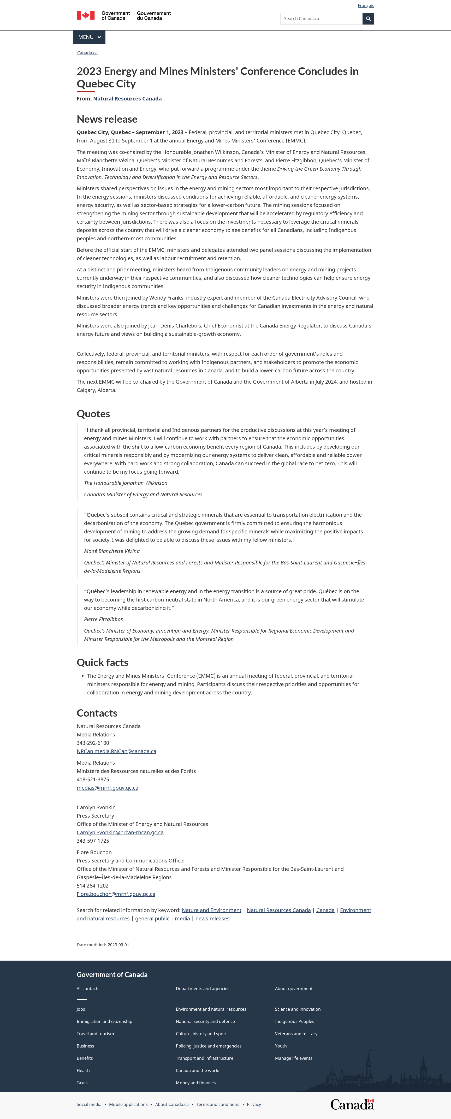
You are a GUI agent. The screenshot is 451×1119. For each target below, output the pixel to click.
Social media (89, 1104)
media (182, 918)
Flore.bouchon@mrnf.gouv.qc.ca (116, 893)
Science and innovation (298, 1009)
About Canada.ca (172, 1104)
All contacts (88, 988)
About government (294, 988)
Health (83, 1070)
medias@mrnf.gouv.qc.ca (107, 787)
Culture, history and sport (201, 1034)
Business (85, 1046)
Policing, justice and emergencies (209, 1046)
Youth (281, 1046)
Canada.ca (87, 53)
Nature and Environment (211, 910)
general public (152, 918)
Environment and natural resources (211, 1009)
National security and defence (205, 1021)
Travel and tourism (95, 1034)
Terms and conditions (218, 1104)
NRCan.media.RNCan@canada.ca (116, 751)
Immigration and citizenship (104, 1021)
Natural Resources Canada (127, 98)
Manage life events (293, 1058)
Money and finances (196, 1083)
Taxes (82, 1083)
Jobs (81, 1009)
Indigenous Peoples (294, 1021)
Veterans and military (296, 1034)
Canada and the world (197, 1070)
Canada (325, 910)
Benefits (85, 1058)
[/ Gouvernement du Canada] (124, 16)
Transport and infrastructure (204, 1058)
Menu (86, 36)
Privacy (254, 1104)
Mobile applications (128, 1104)
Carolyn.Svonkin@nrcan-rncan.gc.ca (120, 832)
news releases (212, 918)
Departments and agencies (202, 988)
